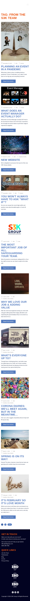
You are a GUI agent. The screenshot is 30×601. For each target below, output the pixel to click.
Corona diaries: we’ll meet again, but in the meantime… (14, 410)
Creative (21, 156)
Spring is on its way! (12, 458)
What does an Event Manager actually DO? (12, 113)
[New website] (15, 145)
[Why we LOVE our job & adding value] (15, 283)
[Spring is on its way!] (15, 439)
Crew (19, 241)
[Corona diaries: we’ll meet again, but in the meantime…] (15, 387)
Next (10, 524)
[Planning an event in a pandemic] (15, 41)
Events (22, 63)
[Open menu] (28, 2)
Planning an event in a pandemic (15, 68)
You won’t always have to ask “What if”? (15, 199)
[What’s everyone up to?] (15, 337)
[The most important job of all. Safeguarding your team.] (15, 229)
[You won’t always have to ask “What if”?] (15, 183)
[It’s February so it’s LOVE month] (15, 483)
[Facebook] (12, 592)
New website (10, 159)
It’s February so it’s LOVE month (13, 502)
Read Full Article (8, 81)
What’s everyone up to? (14, 357)
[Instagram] (15, 592)
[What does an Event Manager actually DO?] (15, 96)
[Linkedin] (18, 592)
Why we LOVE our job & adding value (14, 304)
